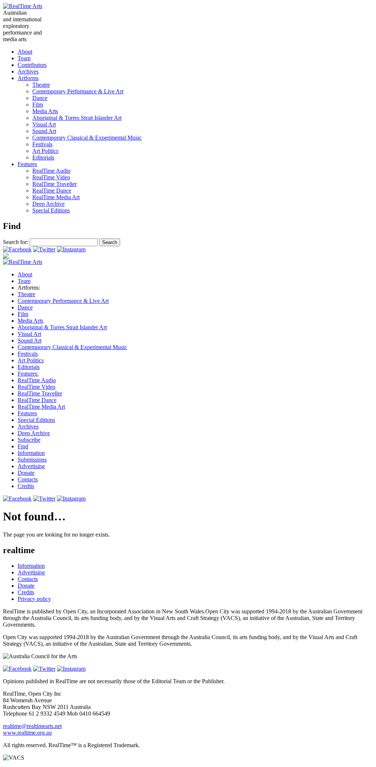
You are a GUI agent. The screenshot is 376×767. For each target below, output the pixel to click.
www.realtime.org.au (27, 733)
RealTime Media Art (56, 197)
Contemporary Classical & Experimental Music (87, 138)
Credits (26, 486)
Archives (28, 71)
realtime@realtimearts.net (32, 726)
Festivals (42, 144)
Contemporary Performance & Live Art (77, 91)
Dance (39, 98)
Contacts (28, 479)
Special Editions (51, 210)
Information (31, 453)
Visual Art (44, 124)
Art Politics (45, 151)
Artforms (28, 78)
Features (27, 164)
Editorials (43, 157)
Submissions (32, 459)
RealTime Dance (51, 190)
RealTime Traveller (54, 184)
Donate (26, 473)
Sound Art (44, 131)
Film (37, 104)
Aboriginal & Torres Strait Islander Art (77, 118)
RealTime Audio (51, 171)
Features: (28, 373)
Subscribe (29, 440)
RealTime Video (51, 177)
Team (24, 58)
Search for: (15, 242)
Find (23, 446)
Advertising (31, 466)
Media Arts (45, 111)
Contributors (32, 65)
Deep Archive (48, 204)
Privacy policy (34, 599)
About (25, 52)
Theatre (41, 85)
